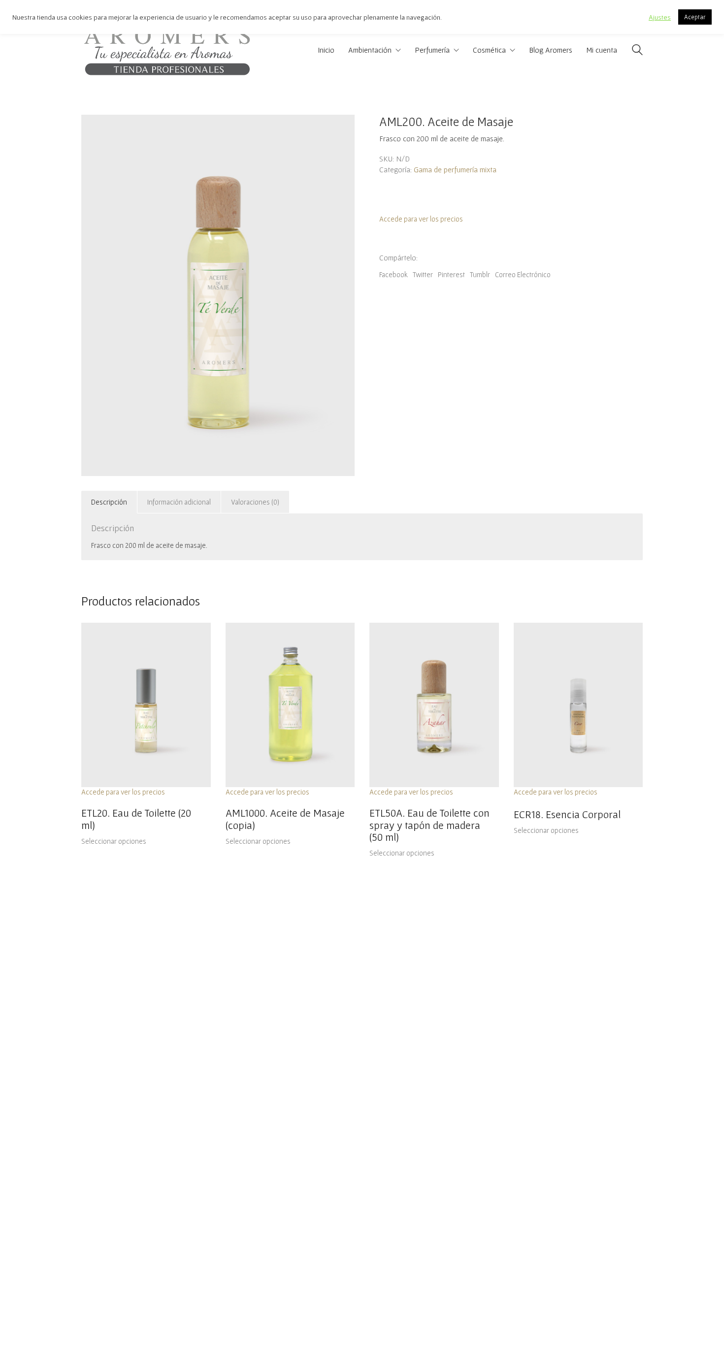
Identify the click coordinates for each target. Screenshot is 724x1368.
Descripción (109, 502)
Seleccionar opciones (113, 841)
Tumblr (480, 274)
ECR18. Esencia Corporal (567, 814)
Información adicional (179, 502)
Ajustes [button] (660, 17)
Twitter (423, 274)
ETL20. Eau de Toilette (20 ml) (136, 818)
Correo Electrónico (523, 274)
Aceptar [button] (695, 17)
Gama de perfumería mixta (455, 169)
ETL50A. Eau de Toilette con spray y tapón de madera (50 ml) (429, 824)
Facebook (393, 274)
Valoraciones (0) (255, 502)
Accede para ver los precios (421, 219)
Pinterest (451, 274)
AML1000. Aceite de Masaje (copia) (285, 818)
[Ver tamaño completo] (94, 130)
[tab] (109, 502)
